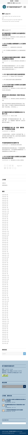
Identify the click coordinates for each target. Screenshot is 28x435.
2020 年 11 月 (5, 321)
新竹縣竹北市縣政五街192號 (15, 372)
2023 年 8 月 (5, 260)
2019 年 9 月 (5, 343)
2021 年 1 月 (5, 317)
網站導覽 (11, 0)
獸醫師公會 (13, 131)
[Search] (21, 7)
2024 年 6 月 (5, 242)
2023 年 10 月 (5, 257)
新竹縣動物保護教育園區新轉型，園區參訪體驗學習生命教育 (13, 58)
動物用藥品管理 (13, 144)
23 (12, 165)
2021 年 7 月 (5, 306)
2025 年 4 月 (5, 224)
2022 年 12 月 (5, 275)
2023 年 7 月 (5, 262)
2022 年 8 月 (5, 282)
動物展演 (12, 76)
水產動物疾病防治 (13, 47)
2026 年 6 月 (5, 198)
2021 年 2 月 (5, 316)
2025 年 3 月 (5, 226)
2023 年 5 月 (5, 266)
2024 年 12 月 (5, 231)
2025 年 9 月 (5, 215)
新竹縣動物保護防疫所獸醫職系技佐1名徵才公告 (13, 113)
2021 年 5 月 (5, 310)
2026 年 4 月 (5, 202)
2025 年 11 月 (5, 211)
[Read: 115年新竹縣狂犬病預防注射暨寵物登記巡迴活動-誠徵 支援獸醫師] (3, 400)
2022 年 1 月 (5, 295)
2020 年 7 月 (5, 328)
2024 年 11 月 (5, 233)
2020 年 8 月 (5, 327)
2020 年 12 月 (5, 319)
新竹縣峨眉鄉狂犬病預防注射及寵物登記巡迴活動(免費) (13, 34)
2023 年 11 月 (5, 255)
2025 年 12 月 (5, 209)
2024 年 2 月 (5, 249)
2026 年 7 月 (5, 196)
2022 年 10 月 (5, 279)
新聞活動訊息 (12, 37)
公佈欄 (12, 38)
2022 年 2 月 (5, 294)
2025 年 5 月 (5, 222)
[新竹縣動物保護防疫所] (11, 7)
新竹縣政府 (17, 0)
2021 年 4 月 (5, 312)
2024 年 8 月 (5, 238)
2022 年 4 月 (5, 290)
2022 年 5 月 (5, 288)
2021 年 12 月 (5, 297)
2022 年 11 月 (5, 277)
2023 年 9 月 (5, 259)
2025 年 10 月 (5, 213)
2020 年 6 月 (5, 330)
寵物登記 (21, 37)
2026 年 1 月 (5, 207)
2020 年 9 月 (5, 325)
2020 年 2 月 (5, 338)
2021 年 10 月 (5, 301)
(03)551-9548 (9, 369)
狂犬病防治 (18, 37)
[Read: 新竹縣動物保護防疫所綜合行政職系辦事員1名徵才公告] (3, 405)
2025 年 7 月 (5, 218)
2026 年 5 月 (5, 200)
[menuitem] (21, 7)
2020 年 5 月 (5, 332)
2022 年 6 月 (5, 286)
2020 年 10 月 (5, 323)
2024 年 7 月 (5, 240)
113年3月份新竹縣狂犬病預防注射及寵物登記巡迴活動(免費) (14, 85)
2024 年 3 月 (5, 248)
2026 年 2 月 (5, 205)
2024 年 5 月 (5, 244)
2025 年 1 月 (5, 229)
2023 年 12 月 (5, 253)
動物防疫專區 (19, 47)
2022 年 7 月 (5, 284)
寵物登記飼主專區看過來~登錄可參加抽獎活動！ (13, 96)
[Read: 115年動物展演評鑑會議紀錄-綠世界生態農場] (3, 410)
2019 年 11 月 (5, 339)
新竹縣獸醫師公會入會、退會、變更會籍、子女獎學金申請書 (13, 128)
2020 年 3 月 (5, 336)
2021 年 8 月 (5, 305)
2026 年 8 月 (5, 194)
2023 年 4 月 (5, 268)
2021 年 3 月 (5, 314)
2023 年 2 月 (5, 271)
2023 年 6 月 (5, 264)
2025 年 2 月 (5, 227)
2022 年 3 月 (5, 292)
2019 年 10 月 (5, 341)
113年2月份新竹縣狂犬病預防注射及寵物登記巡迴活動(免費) (14, 157)
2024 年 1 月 (5, 251)
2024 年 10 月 (5, 235)
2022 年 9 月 (5, 281)
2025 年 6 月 (5, 220)
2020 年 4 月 (5, 334)
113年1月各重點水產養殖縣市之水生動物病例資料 (14, 44)
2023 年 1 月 (5, 273)
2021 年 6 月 (5, 308)
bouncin (24, 433)
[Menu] (24, 7)
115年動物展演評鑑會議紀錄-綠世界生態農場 (14, 409)
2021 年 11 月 (5, 299)
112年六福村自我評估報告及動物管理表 (13, 74)
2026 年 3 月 (5, 204)
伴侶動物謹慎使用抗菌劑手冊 (10, 143)
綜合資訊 (12, 61)
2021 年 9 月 (5, 303)
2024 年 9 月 (5, 237)
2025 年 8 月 (5, 216)
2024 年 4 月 (5, 246)
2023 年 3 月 (5, 270)
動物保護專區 (8, 38)
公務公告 (16, 76)
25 (7, 167)
